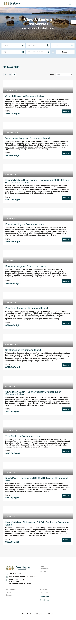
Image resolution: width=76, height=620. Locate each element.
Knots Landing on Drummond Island (25, 224)
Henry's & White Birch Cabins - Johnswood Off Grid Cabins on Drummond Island (37, 181)
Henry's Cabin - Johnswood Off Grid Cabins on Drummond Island (37, 523)
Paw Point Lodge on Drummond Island (26, 308)
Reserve (66, 111)
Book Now (44, 590)
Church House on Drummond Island (25, 96)
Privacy (8, 592)
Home (42, 566)
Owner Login (44, 592)
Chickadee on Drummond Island (23, 350)
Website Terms (11, 590)
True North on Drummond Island (23, 436)
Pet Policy (43, 571)
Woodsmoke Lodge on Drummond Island (27, 138)
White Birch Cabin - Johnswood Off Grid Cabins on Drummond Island (33, 393)
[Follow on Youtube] (48, 600)
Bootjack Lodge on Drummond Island (26, 266)
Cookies (9, 595)
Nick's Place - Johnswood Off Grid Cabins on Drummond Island (36, 479)
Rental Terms (44, 569)
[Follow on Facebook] (40, 600)
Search (65, 52)
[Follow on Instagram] (44, 600)
